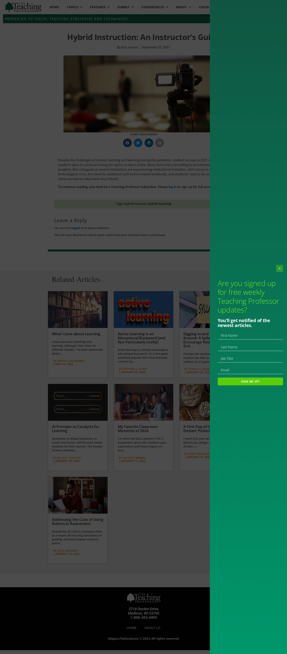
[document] (143, 327)
